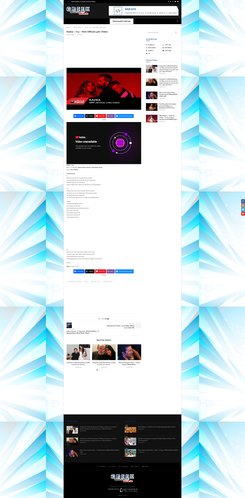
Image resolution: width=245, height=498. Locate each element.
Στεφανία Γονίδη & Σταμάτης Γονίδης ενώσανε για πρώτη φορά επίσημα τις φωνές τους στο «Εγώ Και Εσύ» (168, 68)
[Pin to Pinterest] (106, 319)
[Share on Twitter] (104, 319)
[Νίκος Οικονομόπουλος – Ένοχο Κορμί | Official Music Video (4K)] (129, 352)
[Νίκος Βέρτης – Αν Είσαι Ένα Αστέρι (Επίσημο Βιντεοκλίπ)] (130, 430)
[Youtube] (175, 1)
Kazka (86, 281)
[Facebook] (168, 1)
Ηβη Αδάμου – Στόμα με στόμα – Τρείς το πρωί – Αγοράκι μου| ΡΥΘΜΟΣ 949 (168, 117)
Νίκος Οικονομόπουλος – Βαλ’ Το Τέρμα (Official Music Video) (158, 450)
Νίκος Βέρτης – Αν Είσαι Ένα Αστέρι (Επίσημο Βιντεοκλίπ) (156, 427)
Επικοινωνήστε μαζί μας (122, 21)
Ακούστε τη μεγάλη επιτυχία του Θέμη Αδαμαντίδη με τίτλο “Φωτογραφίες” (157, 439)
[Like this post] (100, 319)
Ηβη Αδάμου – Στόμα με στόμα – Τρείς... (82, 1)
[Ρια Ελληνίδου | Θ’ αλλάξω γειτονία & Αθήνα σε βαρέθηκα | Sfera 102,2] (151, 107)
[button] (68, 1)
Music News (77, 27)
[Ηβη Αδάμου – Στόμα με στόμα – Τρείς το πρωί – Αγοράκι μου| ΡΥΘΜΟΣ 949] (151, 118)
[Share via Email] (108, 319)
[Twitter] (170, 1)
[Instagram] (173, 1)
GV (73, 35)
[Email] (177, 1)
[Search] (177, 21)
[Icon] (72, 441)
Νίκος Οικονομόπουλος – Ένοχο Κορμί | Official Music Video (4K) (168, 94)
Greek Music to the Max (74, 281)
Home (68, 27)
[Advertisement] (104, 51)
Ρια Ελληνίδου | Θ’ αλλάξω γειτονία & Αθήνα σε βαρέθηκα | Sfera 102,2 (167, 106)
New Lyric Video (95, 281)
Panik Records (107, 281)
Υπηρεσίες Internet (113, 489)
